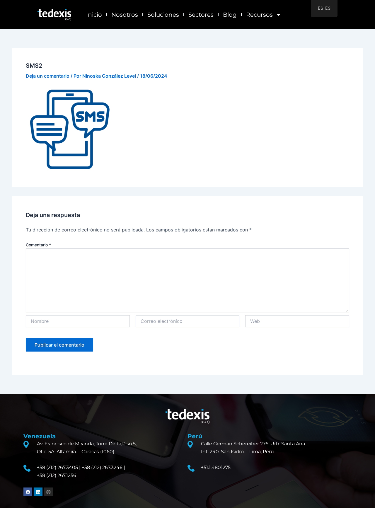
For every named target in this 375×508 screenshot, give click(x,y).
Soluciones (163, 14)
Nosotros (124, 14)
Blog (230, 14)
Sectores (201, 14)
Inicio (94, 14)
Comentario (38, 244)
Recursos (259, 14)
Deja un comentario (47, 76)
